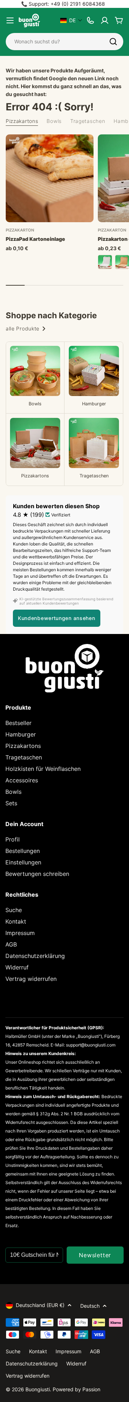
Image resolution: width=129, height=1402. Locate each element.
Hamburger (20, 734)
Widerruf (17, 967)
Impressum (20, 932)
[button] (71, 20)
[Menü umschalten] (10, 20)
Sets (11, 803)
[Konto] (104, 20)
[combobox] (64, 41)
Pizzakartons (23, 745)
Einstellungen (23, 862)
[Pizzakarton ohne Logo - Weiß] (105, 262)
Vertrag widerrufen (31, 978)
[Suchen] (113, 41)
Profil (12, 839)
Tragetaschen (23, 757)
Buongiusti (37, 1389)
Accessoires (21, 780)
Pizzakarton (20, 230)
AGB (11, 944)
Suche (13, 910)
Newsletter (95, 1255)
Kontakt (15, 921)
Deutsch (90, 1306)
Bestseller (18, 722)
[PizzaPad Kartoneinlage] (50, 178)
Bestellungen (22, 850)
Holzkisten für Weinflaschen (43, 768)
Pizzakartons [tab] (22, 121)
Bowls (13, 791)
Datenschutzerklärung (35, 955)
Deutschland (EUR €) (40, 1305)
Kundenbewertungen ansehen (56, 618)
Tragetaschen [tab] (87, 121)
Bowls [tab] (54, 121)
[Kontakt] (90, 20)
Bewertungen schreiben (37, 873)
